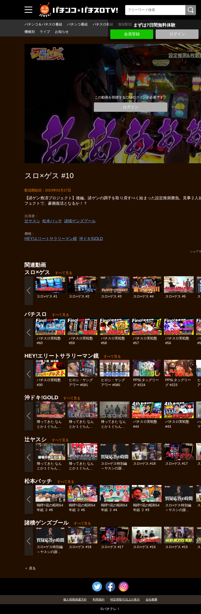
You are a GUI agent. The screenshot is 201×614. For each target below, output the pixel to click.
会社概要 (151, 599)
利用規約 (98, 599)
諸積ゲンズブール (80, 221)
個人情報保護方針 (75, 599)
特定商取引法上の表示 (125, 599)
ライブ (45, 32)
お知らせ (62, 32)
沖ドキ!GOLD (91, 239)
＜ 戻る (30, 568)
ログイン (177, 34)
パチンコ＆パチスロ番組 (43, 24)
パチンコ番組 (77, 24)
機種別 (30, 32)
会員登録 (132, 34)
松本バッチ (52, 221)
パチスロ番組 (103, 24)
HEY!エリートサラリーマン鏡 (51, 239)
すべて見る (63, 273)
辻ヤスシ (32, 221)
